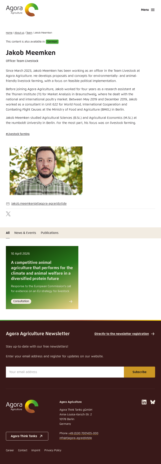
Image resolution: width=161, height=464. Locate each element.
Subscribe (139, 372)
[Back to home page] (22, 9)
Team (29, 33)
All (8, 232)
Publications (50, 232)
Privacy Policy (52, 450)
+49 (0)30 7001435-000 (83, 433)
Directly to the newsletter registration (121, 333)
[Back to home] (27, 406)
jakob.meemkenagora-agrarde (39, 203)
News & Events (25, 232)
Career (10, 450)
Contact (22, 450)
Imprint (35, 450)
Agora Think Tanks (24, 436)
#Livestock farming (17, 134)
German (52, 41)
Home (9, 33)
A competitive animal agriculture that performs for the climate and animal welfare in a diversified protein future (42, 271)
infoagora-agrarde (75, 438)
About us (19, 33)
